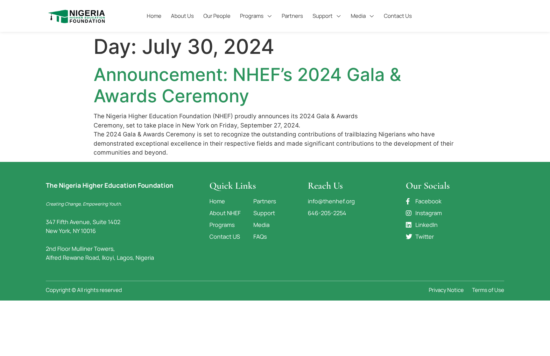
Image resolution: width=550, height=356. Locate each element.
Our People (216, 15)
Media (358, 15)
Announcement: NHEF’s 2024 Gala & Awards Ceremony (247, 85)
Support (323, 15)
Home (154, 15)
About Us (182, 15)
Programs (252, 15)
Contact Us (398, 15)
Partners (292, 15)
